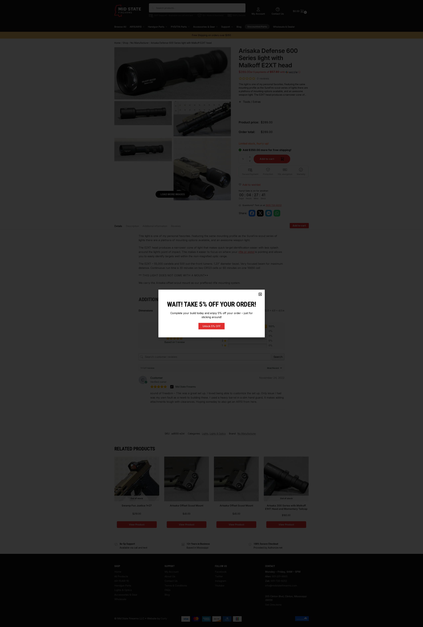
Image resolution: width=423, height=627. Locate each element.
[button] (260, 294)
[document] (211, 313)
